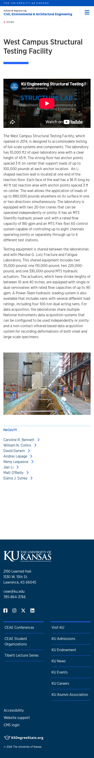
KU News (59, 661)
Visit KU (58, 627)
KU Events (60, 672)
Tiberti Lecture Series (22, 655)
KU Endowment (64, 649)
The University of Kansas (27, 747)
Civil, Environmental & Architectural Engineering (38, 14)
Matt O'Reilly (13, 472)
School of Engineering (15, 10)
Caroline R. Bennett (19, 439)
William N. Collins (17, 445)
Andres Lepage (15, 456)
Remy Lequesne (16, 461)
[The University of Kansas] (27, 559)
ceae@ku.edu (14, 591)
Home (9, 22)
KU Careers (60, 683)
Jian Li (8, 467)
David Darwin (14, 450)
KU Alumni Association (70, 694)
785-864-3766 (14, 597)
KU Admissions (63, 638)
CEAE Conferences (19, 627)
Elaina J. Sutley (15, 478)
